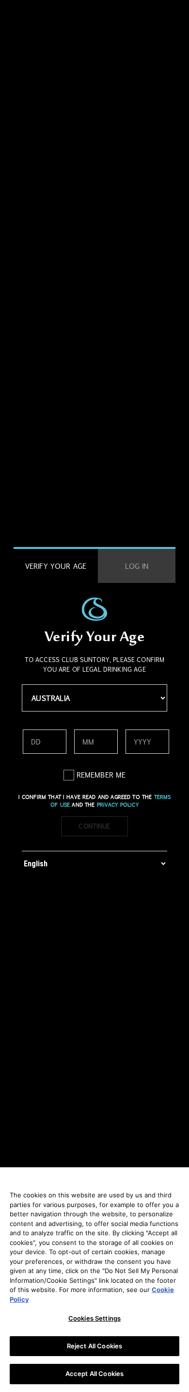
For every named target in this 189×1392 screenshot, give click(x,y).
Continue (94, 826)
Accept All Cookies (94, 1373)
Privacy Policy (118, 805)
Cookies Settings (94, 1318)
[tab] (56, 566)
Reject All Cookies (94, 1346)
